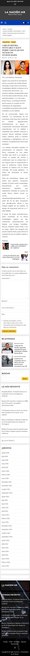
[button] (5, 22)
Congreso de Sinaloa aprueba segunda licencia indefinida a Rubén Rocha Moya (20, 349)
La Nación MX (15, 12)
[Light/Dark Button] (24, 23)
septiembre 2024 (7, 537)
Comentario (6, 278)
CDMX (10, 642)
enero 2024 (5, 566)
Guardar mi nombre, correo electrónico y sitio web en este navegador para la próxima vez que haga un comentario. (14, 324)
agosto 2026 (5, 453)
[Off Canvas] (2, 22)
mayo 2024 (5, 551)
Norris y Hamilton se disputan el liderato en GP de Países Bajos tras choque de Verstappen (15, 422)
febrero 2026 (6, 475)
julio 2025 (5, 500)
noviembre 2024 (7, 529)
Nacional (16, 343)
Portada (13, 42)
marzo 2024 (5, 559)
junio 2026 (5, 460)
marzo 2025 (5, 515)
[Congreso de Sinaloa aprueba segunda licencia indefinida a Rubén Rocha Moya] (7, 348)
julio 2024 (5, 544)
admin (5, 58)
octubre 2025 (6, 489)
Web (3, 314)
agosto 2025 (5, 497)
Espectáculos (6, 42)
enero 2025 (5, 522)
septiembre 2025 (7, 493)
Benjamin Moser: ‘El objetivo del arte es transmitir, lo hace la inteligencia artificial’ (14, 394)
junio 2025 (5, 504)
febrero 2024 (6, 562)
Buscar (6, 373)
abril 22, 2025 (13, 58)
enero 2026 (5, 478)
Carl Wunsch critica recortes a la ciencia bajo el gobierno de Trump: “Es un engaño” (14, 413)
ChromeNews (24, 652)
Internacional (17, 356)
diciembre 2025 (7, 482)
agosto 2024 (5, 540)
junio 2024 (5, 548)
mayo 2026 (5, 464)
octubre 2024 (6, 533)
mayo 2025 (5, 507)
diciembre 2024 (7, 526)
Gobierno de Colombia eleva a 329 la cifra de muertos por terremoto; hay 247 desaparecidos (20, 363)
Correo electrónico (8, 308)
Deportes (23, 642)
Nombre (5, 301)
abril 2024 (5, 555)
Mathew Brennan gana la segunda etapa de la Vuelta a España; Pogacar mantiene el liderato (15, 431)
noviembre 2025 (7, 486)
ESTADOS (17, 642)
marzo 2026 (5, 471)
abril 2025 (5, 511)
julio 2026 (5, 456)
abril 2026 (5, 467)
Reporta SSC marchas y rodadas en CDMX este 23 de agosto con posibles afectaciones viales (15, 403)
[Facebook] (15, 4)
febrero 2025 (6, 518)
